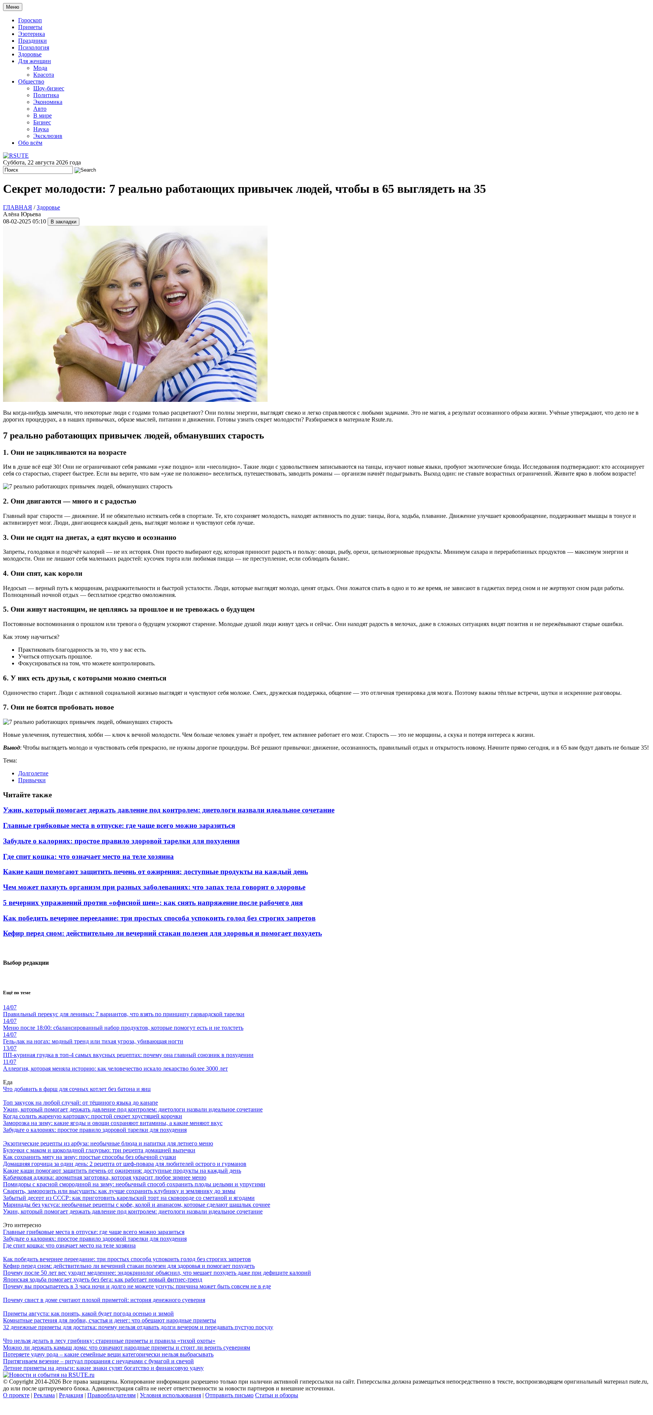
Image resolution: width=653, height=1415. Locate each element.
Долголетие (33, 773)
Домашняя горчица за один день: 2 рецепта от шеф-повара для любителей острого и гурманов (124, 1164)
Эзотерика (31, 34)
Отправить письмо (229, 1395)
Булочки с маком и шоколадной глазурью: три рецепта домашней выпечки (99, 1150)
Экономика (47, 102)
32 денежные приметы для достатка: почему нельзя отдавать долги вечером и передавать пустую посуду (138, 1327)
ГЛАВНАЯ (17, 207)
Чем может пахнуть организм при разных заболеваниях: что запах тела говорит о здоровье (154, 887)
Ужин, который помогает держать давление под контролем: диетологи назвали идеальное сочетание (168, 810)
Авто (39, 108)
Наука (41, 129)
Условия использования (170, 1395)
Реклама (44, 1395)
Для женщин (34, 61)
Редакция (71, 1395)
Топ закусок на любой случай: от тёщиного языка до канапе (80, 1102)
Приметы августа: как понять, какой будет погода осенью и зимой (88, 1313)
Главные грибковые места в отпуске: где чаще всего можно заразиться (119, 825)
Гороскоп (30, 20)
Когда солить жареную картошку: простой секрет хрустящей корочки (92, 1116)
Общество (31, 81)
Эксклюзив (47, 136)
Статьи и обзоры (276, 1395)
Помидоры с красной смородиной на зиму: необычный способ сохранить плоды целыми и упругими (134, 1184)
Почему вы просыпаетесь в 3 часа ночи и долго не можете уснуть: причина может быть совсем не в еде (137, 1286)
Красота (43, 74)
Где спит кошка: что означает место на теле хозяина (88, 856)
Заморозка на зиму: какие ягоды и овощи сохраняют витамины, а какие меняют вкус (113, 1123)
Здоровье (30, 54)
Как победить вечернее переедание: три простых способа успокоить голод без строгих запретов (159, 918)
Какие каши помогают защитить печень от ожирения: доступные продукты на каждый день (155, 872)
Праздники (32, 40)
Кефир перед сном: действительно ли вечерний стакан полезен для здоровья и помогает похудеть (162, 933)
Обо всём (30, 142)
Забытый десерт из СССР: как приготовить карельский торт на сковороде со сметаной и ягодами (129, 1198)
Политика (46, 95)
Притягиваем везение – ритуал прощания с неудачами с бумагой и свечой (98, 1361)
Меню (12, 7)
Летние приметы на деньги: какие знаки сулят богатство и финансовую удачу (103, 1368)
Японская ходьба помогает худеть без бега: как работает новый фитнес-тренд (102, 1279)
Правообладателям (111, 1395)
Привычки (32, 780)
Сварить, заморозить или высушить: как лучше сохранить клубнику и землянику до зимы (119, 1191)
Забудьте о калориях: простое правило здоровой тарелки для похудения (121, 841)
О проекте (16, 1395)
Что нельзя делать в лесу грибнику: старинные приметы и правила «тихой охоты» (109, 1341)
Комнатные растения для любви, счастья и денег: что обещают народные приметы (109, 1320)
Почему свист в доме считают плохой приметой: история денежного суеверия (104, 1300)
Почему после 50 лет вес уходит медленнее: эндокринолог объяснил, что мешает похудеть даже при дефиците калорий (157, 1272)
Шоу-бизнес (48, 88)
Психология (33, 47)
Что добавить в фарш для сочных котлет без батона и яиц (77, 1089)
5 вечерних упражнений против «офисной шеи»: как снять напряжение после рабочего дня (153, 903)
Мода (40, 68)
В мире (42, 115)
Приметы (30, 27)
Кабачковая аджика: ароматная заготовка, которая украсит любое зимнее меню (104, 1177)
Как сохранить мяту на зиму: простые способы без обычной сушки (89, 1157)
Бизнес (42, 122)
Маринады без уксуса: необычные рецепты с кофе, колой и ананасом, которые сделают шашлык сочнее (136, 1204)
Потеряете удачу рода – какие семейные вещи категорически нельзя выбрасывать (108, 1354)
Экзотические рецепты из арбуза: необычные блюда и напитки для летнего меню (108, 1143)
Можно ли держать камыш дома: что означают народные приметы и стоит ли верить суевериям (126, 1347)
